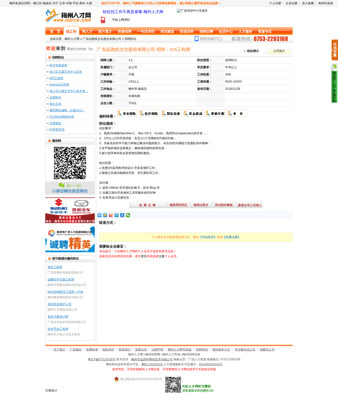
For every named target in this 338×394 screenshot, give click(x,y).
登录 (144, 256)
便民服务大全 (221, 349)
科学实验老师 (58, 65)
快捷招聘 (125, 31)
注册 (162, 256)
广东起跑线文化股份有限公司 (102, 39)
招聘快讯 (202, 349)
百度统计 (51, 390)
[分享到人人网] (122, 215)
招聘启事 (206, 31)
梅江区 (37, 3)
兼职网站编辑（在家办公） (67, 110)
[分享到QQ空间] (105, 215)
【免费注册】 (232, 237)
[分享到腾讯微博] (117, 215)
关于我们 (59, 349)
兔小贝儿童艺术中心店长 (65, 71)
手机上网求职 (121, 20)
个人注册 (275, 3)
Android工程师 (59, 84)
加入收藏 (308, 3)
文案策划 (55, 123)
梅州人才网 (72, 39)
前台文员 (55, 104)
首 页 (55, 31)
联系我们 (125, 349)
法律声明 (157, 349)
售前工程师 (55, 267)
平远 (75, 3)
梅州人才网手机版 (180, 349)
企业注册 (291, 3)
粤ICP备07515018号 (102, 359)
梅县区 (47, 3)
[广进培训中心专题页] (192, 10)
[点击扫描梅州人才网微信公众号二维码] (334, 101)
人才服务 (245, 31)
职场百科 (187, 31)
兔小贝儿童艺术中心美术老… (68, 91)
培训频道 (167, 31)
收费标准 (92, 349)
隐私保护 (108, 349)
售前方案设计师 (58, 316)
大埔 (89, 3)
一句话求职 (146, 31)
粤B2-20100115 (152, 364)
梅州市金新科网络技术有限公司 (152, 359)
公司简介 (279, 51)
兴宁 (55, 3)
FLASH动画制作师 (61, 116)
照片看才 (105, 31)
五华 (62, 3)
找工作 (71, 31)
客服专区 (265, 31)
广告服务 (76, 349)
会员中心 (226, 31)
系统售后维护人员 (59, 304)
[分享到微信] (128, 215)
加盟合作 (141, 349)
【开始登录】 (208, 237)
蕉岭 (82, 3)
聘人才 (87, 31)
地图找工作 (267, 349)
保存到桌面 (325, 3)
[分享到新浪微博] (111, 215)
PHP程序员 (57, 129)
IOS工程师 (56, 78)
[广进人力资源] (70, 251)
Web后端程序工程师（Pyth (65, 292)
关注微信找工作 (245, 349)
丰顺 (69, 3)
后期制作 (55, 97)
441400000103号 (211, 364)
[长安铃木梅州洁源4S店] (70, 222)
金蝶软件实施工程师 (61, 279)
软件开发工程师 (58, 329)
